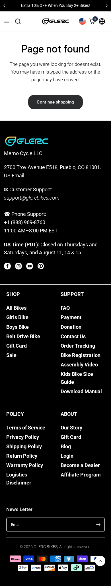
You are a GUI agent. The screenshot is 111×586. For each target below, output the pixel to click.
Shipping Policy (24, 446)
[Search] (18, 21)
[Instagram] (18, 266)
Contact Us (73, 336)
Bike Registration (80, 355)
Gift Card (16, 346)
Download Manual (81, 391)
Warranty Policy (24, 465)
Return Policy (21, 456)
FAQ (65, 308)
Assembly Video (79, 365)
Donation (71, 327)
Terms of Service (25, 428)
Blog (66, 446)
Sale (11, 355)
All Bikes (16, 308)
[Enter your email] (98, 525)
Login (67, 456)
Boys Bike (17, 327)
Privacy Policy (22, 437)
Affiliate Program (81, 475)
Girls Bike (17, 317)
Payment (71, 317)
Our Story (71, 428)
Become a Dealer (80, 465)
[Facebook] (7, 266)
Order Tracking (78, 346)
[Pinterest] (40, 266)
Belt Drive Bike (23, 336)
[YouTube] (29, 266)
